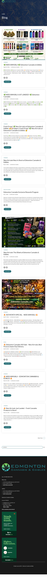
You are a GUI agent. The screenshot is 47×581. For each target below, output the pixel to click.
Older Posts (40, 438)
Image (5, 342)
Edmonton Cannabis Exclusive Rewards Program (21, 192)
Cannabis (6, 62)
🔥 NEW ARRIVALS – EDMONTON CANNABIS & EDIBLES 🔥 (21, 377)
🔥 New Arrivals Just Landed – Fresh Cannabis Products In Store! (20, 409)
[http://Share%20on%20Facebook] (4, 78)
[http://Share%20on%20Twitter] (7, 78)
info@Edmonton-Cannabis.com (9, 502)
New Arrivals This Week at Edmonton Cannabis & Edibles (21, 253)
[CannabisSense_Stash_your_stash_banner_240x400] (9, 524)
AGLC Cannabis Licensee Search (8, 509)
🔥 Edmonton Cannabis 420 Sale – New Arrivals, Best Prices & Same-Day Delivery (23, 346)
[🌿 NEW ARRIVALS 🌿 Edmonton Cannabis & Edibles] (23, 44)
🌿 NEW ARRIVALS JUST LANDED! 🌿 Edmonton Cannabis (21, 96)
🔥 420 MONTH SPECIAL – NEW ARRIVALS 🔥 (21, 315)
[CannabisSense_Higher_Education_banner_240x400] (9, 550)
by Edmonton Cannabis (15, 67)
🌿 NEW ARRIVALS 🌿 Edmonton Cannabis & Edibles (23, 65)
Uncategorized (7, 189)
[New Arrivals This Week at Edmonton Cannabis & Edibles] (23, 232)
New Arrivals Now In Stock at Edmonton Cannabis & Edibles (22, 161)
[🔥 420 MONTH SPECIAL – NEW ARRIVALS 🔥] (23, 294)
